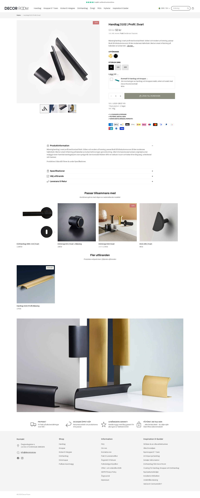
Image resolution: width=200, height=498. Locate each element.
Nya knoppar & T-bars (151, 452)
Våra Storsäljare (149, 448)
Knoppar (62, 448)
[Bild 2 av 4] (53, 109)
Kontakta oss (106, 452)
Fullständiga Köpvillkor (109, 464)
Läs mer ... (130, 46)
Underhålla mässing (150, 480)
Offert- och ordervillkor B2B (111, 468)
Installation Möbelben (151, 476)
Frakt (122, 33)
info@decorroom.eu (28, 452)
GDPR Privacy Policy (108, 472)
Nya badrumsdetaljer (151, 472)
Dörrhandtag (63, 456)
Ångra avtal (105, 476)
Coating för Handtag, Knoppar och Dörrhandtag (161, 468)
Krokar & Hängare (65, 452)
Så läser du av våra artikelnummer (155, 444)
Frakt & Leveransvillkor (109, 456)
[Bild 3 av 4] (63, 109)
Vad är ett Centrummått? (152, 484)
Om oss (104, 448)
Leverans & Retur (58, 181)
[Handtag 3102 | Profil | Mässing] (110, 56)
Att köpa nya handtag (151, 456)
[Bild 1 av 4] (44, 109)
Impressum (105, 480)
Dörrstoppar (63, 460)
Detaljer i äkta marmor (151, 460)
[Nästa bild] (180, 225)
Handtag (62, 444)
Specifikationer (57, 171)
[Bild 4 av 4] (72, 109)
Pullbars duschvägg (66, 464)
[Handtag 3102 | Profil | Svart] (116, 56)
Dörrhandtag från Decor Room (154, 464)
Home (19, 15)
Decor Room (26, 494)
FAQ (102, 444)
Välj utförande (57, 176)
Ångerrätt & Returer (108, 460)
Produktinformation (59, 145)
